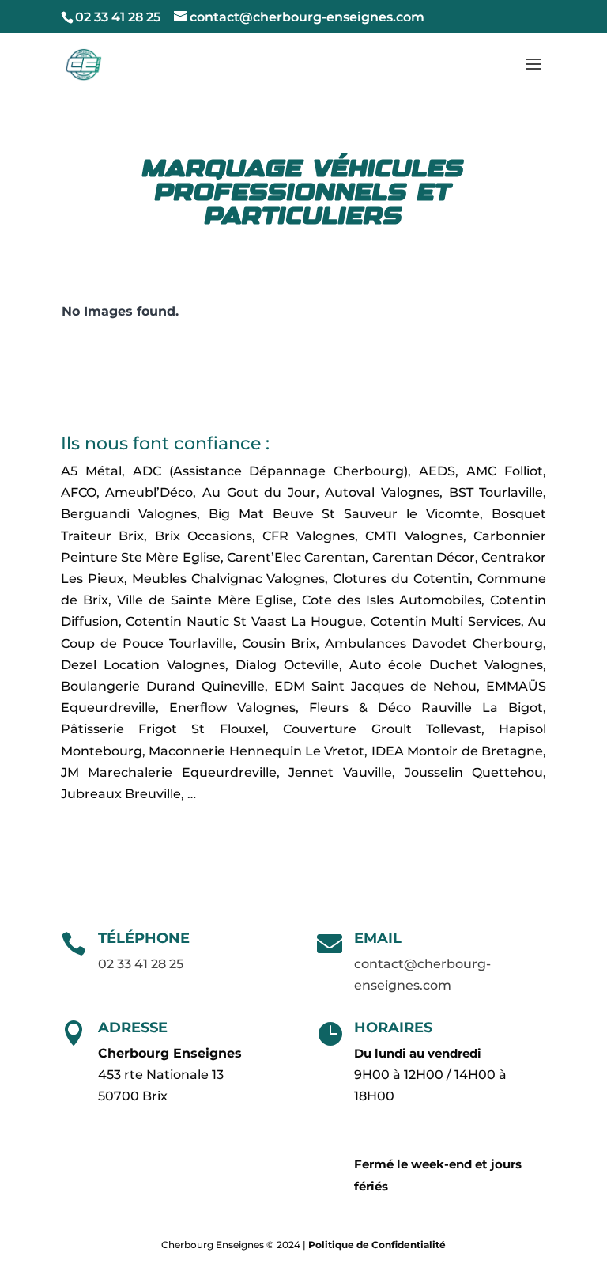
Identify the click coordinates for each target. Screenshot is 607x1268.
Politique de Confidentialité (377, 1245)
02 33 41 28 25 (117, 17)
